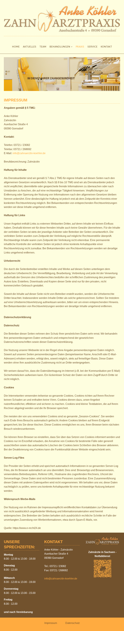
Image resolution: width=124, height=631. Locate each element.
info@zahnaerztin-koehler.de (29, 153)
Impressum (50, 623)
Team (43, 47)
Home (16, 47)
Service (93, 47)
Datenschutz (72, 623)
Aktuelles (29, 47)
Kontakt (106, 47)
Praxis (80, 47)
